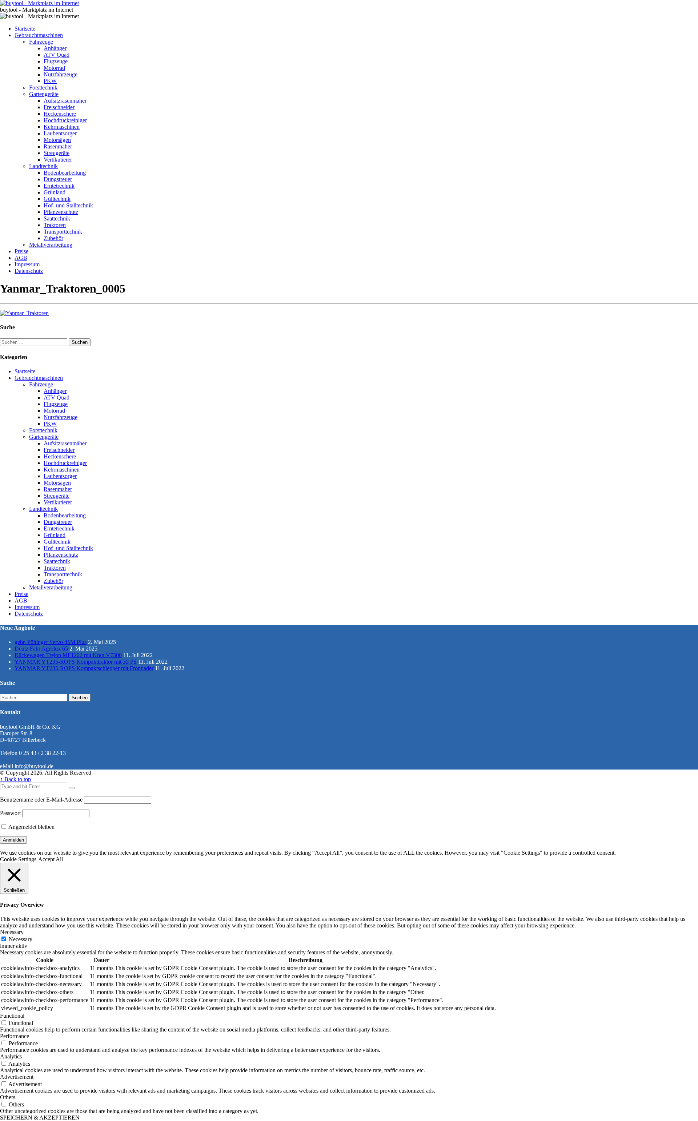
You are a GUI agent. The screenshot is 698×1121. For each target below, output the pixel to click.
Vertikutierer (58, 159)
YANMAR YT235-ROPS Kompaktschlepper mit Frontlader (84, 668)
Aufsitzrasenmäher (65, 101)
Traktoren (55, 225)
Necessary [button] (12, 932)
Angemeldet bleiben (31, 827)
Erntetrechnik (59, 186)
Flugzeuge (56, 61)
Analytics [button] (11, 1056)
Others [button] (7, 1097)
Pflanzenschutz (61, 212)
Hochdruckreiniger (65, 120)
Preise (21, 251)
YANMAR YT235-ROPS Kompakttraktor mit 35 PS (76, 662)
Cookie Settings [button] (18, 859)
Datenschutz (29, 271)
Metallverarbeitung (50, 245)
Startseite (25, 28)
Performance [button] (14, 1036)
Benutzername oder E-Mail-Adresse (41, 799)
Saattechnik (57, 218)
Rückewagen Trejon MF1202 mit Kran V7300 (68, 655)
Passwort (10, 813)
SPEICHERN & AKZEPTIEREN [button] (40, 1117)
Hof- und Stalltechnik (68, 205)
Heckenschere (60, 114)
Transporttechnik (63, 231)
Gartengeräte (44, 94)
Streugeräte (56, 153)
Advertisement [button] (16, 1077)
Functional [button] (12, 1016)
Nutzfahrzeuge (60, 74)
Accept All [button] (50, 859)
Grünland (54, 192)
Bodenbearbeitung (65, 173)
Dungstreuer (58, 179)
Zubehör (53, 238)
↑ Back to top (15, 779)
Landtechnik (43, 166)
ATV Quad (56, 55)
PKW (50, 81)
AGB (21, 258)
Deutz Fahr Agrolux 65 (41, 648)
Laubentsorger (60, 133)
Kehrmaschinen (62, 127)
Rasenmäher (58, 146)
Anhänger (55, 48)
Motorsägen (57, 140)
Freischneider (59, 107)
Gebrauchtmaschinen (39, 35)
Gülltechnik (57, 199)
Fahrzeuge (41, 42)
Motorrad (54, 68)
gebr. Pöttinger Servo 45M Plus (51, 642)
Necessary (20, 939)
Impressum (27, 264)
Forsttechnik (43, 87)
